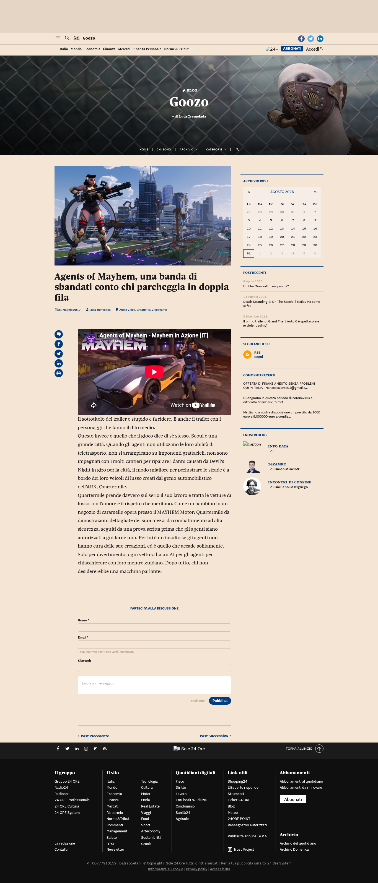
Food (145, 818)
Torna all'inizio (299, 748)
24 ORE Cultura (67, 806)
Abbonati (292, 48)
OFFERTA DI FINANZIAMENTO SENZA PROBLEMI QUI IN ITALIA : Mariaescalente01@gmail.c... (279, 385)
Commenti (115, 825)
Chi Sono (164, 149)
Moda (145, 800)
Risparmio (115, 812)
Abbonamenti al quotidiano (301, 781)
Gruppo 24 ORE (67, 781)
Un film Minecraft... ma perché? (266, 286)
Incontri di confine (289, 482)
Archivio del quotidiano (298, 843)
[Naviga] (58, 38)
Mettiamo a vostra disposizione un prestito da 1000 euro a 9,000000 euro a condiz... (281, 414)
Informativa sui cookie (165, 869)
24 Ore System (279, 863)
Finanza (109, 49)
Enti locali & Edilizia (191, 800)
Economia (92, 49)
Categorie (214, 149)
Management (117, 831)
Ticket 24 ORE (239, 800)
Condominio (185, 806)
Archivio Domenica (294, 849)
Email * (83, 637)
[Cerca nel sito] (67, 38)
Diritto (181, 787)
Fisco (180, 781)
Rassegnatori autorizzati (247, 825)
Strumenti (236, 793)
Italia (64, 49)
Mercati (124, 49)
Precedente (95, 736)
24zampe (277, 464)
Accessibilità (220, 869)
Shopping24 (237, 781)
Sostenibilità (151, 837)
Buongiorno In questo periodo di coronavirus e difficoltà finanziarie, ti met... (277, 400)
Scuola (146, 844)
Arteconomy (150, 831)
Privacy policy (196, 869)
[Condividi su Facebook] (59, 344)
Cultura (147, 787)
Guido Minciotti (288, 469)
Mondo (76, 49)
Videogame (159, 310)
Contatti (61, 849)
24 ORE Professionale (72, 800)
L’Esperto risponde (243, 787)
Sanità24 (183, 812)
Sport (145, 825)
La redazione (65, 843)
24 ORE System (67, 812)
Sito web (84, 660)
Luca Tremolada (192, 116)
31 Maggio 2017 (69, 310)
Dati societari (130, 863)
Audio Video (127, 310)
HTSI (110, 844)
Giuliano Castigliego (291, 487)
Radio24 (61, 787)
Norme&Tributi (118, 818)
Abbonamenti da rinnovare (301, 787)
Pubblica (220, 700)
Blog (191, 90)
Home (143, 149)
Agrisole (182, 818)
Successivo (215, 736)
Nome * (83, 620)
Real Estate (150, 806)
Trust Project (244, 849)
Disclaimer (197, 701)
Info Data (278, 446)
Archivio (186, 149)
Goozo (89, 38)
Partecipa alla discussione (154, 608)
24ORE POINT (239, 818)
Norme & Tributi (177, 49)
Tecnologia (149, 781)
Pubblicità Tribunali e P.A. (248, 836)
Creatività (143, 310)
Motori (146, 793)
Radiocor (62, 793)
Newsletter (115, 849)
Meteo (233, 812)
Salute (112, 837)
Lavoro (181, 793)
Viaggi (146, 812)
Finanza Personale (147, 49)
